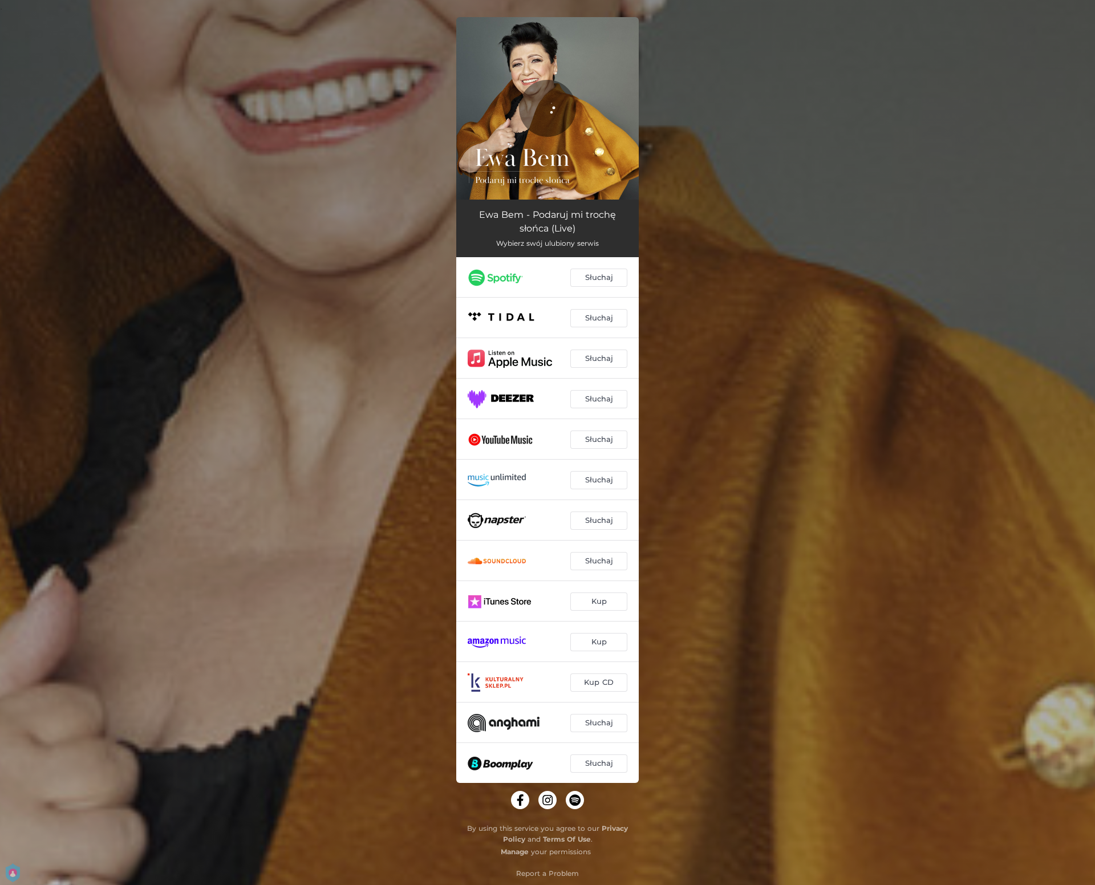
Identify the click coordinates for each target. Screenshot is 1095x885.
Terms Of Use (567, 839)
